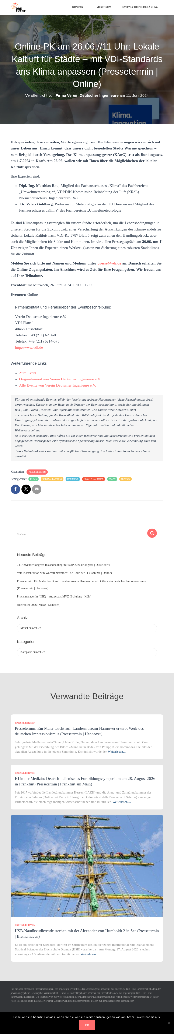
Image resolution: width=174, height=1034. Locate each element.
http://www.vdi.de (29, 347)
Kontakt (78, 7)
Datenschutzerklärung (140, 7)
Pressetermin (37, 472)
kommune (72, 479)
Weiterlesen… (117, 751)
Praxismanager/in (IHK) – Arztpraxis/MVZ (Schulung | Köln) (54, 596)
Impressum (103, 7)
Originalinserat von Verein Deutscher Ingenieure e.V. (60, 379)
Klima (33, 479)
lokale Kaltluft (93, 479)
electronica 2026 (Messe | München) (38, 604)
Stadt (112, 479)
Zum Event (27, 373)
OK (87, 1025)
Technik (125, 479)
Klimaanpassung (52, 479)
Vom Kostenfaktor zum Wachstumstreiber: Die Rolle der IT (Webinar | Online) (64, 573)
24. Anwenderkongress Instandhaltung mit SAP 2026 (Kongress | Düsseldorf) (63, 564)
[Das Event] (18, 7)
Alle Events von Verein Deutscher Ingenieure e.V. (57, 385)
